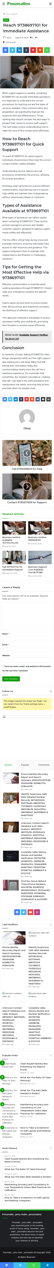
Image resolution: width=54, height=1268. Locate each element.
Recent (8, 764)
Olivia (9, 38)
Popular (25, 764)
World (14, 14)
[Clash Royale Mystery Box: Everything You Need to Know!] (10, 1067)
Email (5, 644)
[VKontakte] (37, 399)
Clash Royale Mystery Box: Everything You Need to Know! (34, 1066)
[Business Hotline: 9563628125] (40, 528)
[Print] (48, 399)
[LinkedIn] (16, 399)
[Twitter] (10, 399)
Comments (43, 764)
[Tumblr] (21, 399)
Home (8, 14)
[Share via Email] (43, 399)
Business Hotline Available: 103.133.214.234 (11, 540)
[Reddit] (32, 399)
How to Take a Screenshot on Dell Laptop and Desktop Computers (35, 1130)
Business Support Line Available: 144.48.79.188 (37, 570)
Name (5, 634)
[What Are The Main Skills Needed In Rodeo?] (10, 1095)
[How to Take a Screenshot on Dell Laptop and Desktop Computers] (10, 1132)
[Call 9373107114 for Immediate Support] (14, 557)
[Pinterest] (26, 399)
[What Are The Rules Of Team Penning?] (10, 1081)
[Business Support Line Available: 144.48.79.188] (40, 557)
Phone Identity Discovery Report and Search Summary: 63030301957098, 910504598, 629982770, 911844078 (36, 780)
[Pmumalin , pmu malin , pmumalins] (18, 3)
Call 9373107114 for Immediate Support (12, 568)
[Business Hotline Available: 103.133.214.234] (14, 528)
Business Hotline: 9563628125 (37, 538)
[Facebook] (5, 399)
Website (6, 655)
